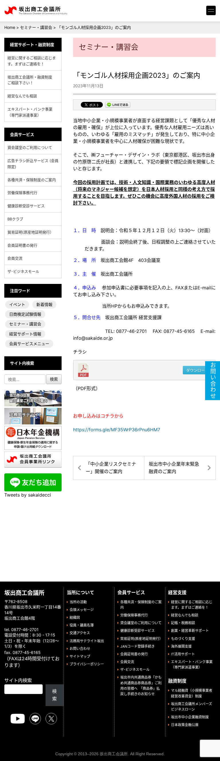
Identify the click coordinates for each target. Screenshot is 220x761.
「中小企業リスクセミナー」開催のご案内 (111, 467)
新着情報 (44, 304)
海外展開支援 (181, 646)
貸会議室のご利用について (29, 147)
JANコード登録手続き (137, 646)
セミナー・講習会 (25, 323)
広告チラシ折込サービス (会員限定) (32, 163)
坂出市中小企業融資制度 (190, 717)
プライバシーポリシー (87, 664)
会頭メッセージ (82, 610)
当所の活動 (78, 602)
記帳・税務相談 (183, 623)
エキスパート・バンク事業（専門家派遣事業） (29, 112)
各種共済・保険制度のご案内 (31, 179)
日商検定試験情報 (25, 314)
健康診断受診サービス (26, 205)
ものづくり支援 (183, 639)
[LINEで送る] (117, 105)
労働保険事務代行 (22, 192)
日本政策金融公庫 (185, 725)
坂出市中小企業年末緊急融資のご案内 (174, 467)
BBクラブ (15, 219)
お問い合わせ (80, 649)
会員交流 (14, 258)
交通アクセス (80, 633)
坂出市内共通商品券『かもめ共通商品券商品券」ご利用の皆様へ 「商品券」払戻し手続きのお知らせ (141, 685)
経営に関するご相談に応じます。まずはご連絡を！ (31, 61)
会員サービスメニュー (29, 343)
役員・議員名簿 (82, 625)
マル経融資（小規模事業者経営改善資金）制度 (191, 693)
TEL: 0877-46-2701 (110, 331)
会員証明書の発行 (22, 245)
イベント (17, 304)
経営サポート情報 (25, 333)
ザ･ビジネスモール (23, 271)
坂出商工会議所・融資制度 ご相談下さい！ (31, 80)
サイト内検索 (18, 680)
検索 (54, 694)
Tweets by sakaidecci (27, 495)
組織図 (75, 617)
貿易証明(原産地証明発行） (30, 232)
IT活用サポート (183, 654)
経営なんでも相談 (22, 96)
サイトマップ (80, 656)
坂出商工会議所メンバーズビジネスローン (191, 706)
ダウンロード (197, 370)
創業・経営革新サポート (190, 630)
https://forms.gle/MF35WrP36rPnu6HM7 (116, 429)
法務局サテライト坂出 (87, 641)
